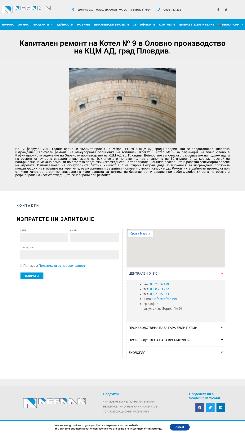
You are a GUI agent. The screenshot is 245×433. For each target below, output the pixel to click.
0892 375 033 (159, 294)
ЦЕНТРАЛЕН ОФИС (143, 273)
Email (73, 230)
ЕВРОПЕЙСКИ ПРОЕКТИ (111, 24)
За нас (23, 24)
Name (23, 230)
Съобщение (27, 247)
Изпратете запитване (196, 24)
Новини (83, 24)
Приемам (54, 266)
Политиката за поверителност (62, 266)
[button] (176, 274)
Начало (8, 24)
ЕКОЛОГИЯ (137, 353)
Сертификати (144, 24)
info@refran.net (165, 299)
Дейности (65, 24)
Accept (180, 427)
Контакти (167, 24)
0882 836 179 (159, 284)
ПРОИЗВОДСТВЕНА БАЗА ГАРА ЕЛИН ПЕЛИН (163, 328)
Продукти (41, 24)
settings (156, 429)
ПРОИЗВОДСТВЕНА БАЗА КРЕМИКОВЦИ (159, 340)
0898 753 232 (159, 289)
